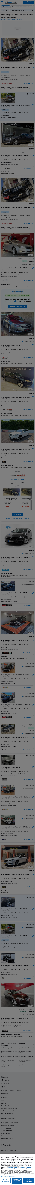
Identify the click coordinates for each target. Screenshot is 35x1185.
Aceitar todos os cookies (28, 1180)
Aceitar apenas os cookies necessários (17, 1180)
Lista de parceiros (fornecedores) (8, 1176)
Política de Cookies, (13, 1167)
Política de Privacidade (25, 1167)
